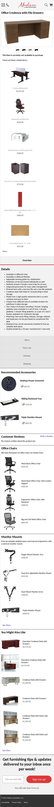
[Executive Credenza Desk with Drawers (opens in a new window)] (10, 649)
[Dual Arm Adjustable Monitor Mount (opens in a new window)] (10, 583)
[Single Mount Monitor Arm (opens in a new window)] (10, 565)
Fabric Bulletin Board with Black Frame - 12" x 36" (20, 211)
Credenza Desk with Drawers (34, 680)
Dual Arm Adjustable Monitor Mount (36, 573)
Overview (27, 260)
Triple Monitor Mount (31, 611)
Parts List (27, 348)
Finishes (27, 356)
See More (6, 625)
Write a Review (46, 436)
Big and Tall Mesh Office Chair (33, 520)
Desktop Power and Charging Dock (20, 150)
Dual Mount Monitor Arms (32, 592)
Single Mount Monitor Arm (32, 555)
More (5, 252)
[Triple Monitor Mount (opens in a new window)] (9, 425)
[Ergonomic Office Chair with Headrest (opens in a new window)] (10, 511)
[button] (38, 779)
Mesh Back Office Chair (31, 464)
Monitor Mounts (11, 537)
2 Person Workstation (20, 88)
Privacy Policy (16, 802)
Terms (26, 802)
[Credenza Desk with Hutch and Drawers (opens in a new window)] (10, 727)
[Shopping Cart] (51, 6)
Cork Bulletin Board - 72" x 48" (20, 243)
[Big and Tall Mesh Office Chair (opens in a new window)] (10, 529)
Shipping (27, 364)
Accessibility (5, 802)
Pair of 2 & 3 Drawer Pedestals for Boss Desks (20, 181)
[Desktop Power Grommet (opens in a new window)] (8, 392)
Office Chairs (9, 448)
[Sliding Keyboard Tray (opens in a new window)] (9, 405)
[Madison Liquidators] (27, 7)
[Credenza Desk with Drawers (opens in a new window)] (10, 686)
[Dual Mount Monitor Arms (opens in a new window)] (10, 602)
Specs (27, 340)
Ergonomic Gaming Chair (20, 119)
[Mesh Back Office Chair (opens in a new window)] (10, 474)
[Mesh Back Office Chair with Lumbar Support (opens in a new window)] (10, 492)
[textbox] (13, 779)
